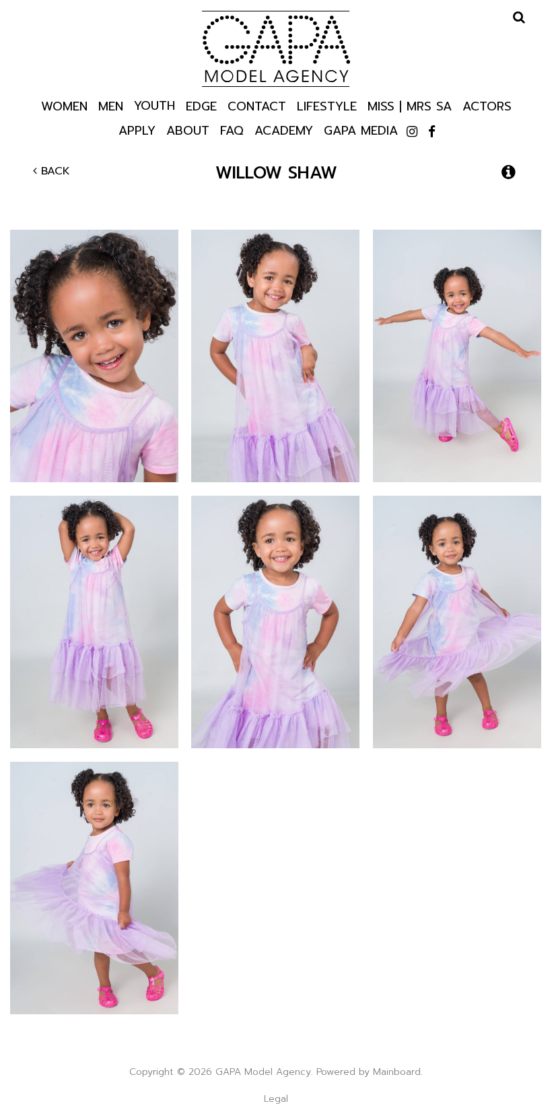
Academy (283, 129)
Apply (137, 129)
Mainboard (397, 1072)
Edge (201, 105)
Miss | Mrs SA (410, 105)
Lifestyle (327, 105)
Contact (257, 105)
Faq (232, 129)
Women (64, 105)
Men (110, 105)
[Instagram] (412, 132)
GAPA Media (361, 129)
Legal (276, 1099)
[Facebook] (432, 132)
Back (53, 171)
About (187, 129)
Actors (487, 105)
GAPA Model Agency (276, 48)
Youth (154, 105)
